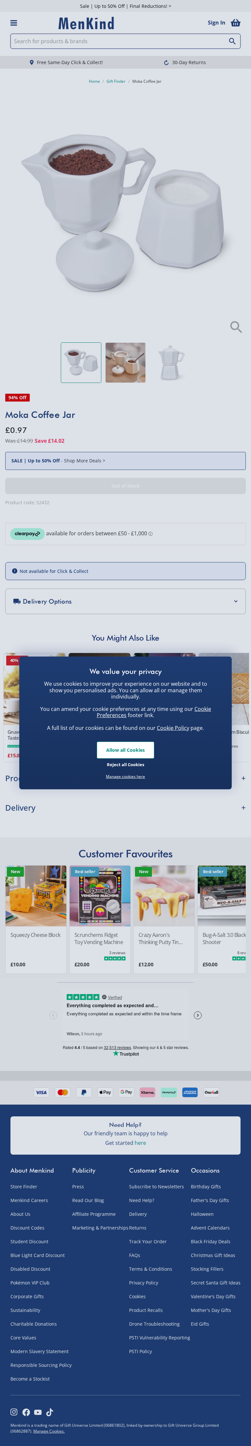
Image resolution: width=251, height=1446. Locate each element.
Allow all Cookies (125, 750)
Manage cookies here (125, 776)
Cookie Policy (173, 728)
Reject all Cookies (125, 764)
